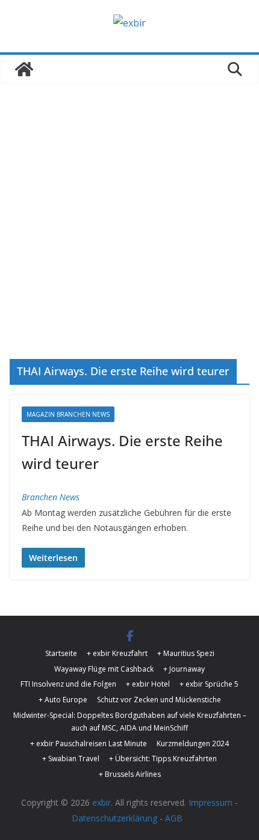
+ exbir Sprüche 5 (209, 684)
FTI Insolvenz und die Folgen (68, 684)
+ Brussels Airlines (130, 774)
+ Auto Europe (63, 699)
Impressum (210, 802)
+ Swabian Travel (70, 758)
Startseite (61, 653)
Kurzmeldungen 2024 (193, 743)
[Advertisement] (129, 239)
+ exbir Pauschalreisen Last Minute (88, 743)
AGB (174, 818)
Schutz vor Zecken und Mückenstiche (159, 699)
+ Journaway (184, 669)
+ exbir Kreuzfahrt (117, 653)
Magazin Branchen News (68, 414)
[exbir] (24, 69)
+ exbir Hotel (148, 684)
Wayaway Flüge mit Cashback (104, 669)
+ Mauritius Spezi (185, 653)
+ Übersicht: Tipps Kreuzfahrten (163, 758)
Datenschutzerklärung (114, 818)
